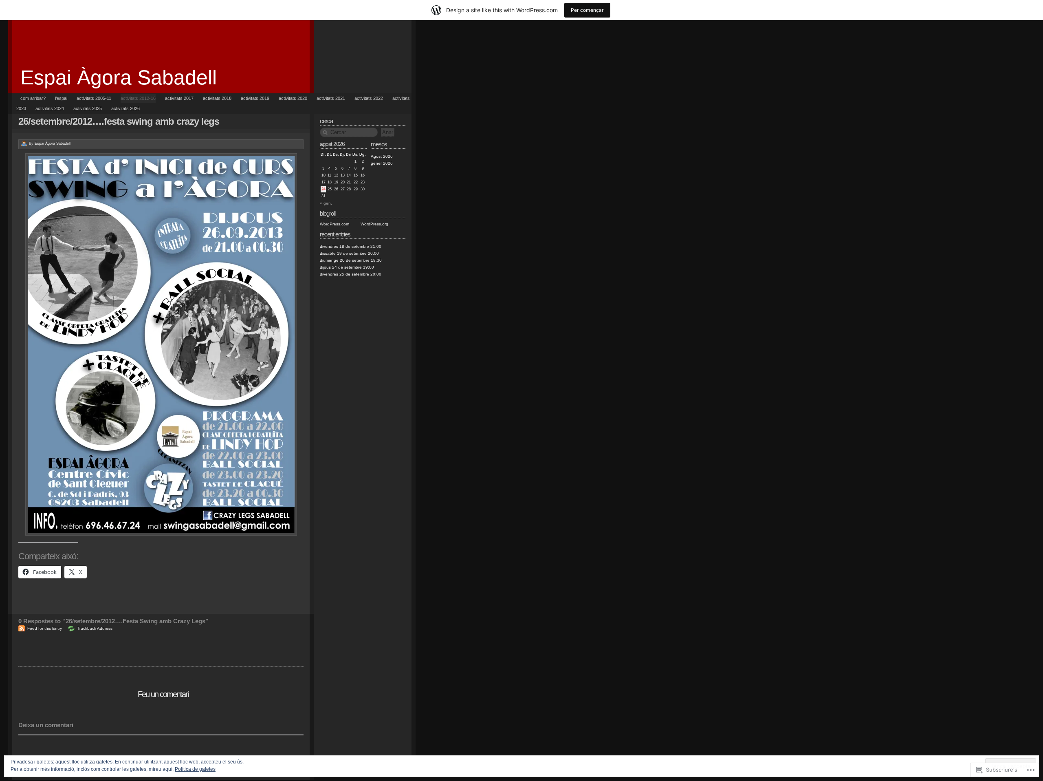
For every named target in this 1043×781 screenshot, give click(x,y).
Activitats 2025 (87, 108)
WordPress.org (374, 224)
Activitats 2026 (125, 108)
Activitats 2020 (293, 98)
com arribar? (33, 98)
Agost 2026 (382, 156)
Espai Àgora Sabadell (118, 77)
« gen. (326, 203)
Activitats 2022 (368, 98)
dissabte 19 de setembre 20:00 (349, 253)
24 (323, 189)
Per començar (587, 10)
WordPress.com (334, 224)
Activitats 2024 (49, 108)
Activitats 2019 (255, 98)
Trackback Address (94, 628)
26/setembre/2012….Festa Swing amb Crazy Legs (118, 121)
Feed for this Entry (44, 628)
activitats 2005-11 (94, 98)
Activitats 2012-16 (138, 98)
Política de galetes (195, 769)
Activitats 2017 (179, 98)
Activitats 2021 (331, 98)
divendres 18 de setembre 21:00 (350, 246)
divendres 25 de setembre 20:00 (350, 274)
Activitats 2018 (217, 98)
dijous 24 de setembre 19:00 (347, 267)
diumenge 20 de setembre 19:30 (351, 260)
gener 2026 (382, 163)
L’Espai (61, 98)
